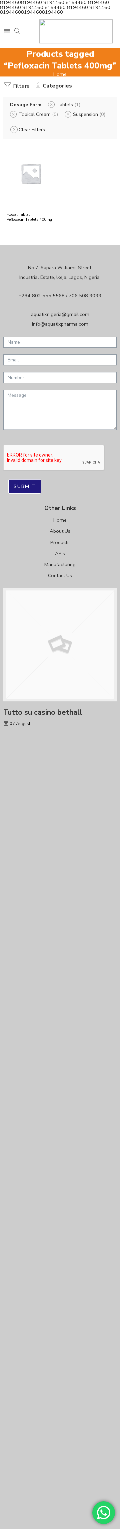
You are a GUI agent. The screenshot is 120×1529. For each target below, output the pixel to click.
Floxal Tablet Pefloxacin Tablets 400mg (29, 217)
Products (60, 542)
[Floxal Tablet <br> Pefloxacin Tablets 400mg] (30, 173)
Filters (20, 86)
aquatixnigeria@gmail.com (60, 314)
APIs (60, 553)
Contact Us (60, 575)
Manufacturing (60, 564)
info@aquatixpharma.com (60, 324)
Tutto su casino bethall (42, 712)
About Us (60, 531)
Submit (25, 486)
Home (60, 74)
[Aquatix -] (76, 31)
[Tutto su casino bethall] (60, 644)
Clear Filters (32, 129)
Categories (57, 86)
